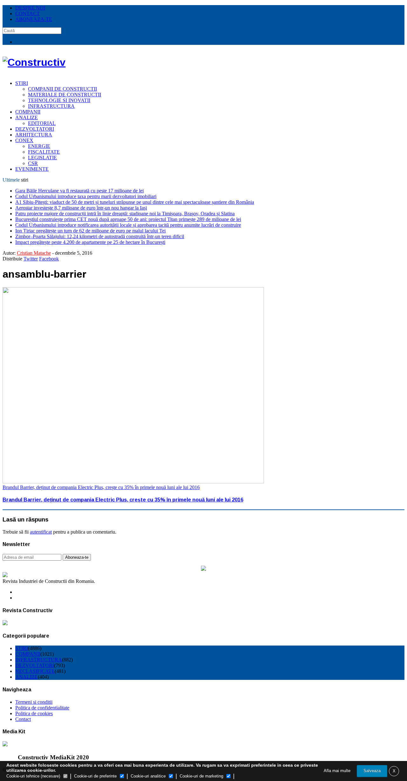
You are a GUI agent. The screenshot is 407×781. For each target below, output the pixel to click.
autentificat (41, 532)
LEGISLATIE (42, 157)
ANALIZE (26, 117)
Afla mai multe (337, 770)
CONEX (24, 140)
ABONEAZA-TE (33, 19)
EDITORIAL (42, 123)
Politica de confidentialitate (42, 707)
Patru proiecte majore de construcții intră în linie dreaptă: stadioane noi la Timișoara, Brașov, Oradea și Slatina (125, 213)
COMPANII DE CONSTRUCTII (62, 89)
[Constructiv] (34, 62)
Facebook (49, 258)
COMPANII (27, 111)
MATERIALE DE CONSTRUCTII (64, 94)
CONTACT (27, 13)
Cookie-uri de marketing (201, 776)
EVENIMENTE (32, 169)
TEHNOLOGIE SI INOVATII (59, 100)
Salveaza (372, 770)
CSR (33, 163)
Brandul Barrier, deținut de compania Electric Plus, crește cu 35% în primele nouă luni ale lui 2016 (101, 487)
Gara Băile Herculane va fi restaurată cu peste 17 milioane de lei (79, 190)
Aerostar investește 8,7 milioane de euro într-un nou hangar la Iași (81, 208)
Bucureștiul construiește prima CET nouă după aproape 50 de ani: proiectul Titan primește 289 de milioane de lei (128, 219)
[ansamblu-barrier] (133, 481)
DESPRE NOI (30, 7)
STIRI (21, 83)
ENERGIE (39, 146)
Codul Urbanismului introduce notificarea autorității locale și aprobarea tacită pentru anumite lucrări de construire (128, 225)
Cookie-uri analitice (148, 776)
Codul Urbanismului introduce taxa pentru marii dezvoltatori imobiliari (85, 196)
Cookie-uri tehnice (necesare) (33, 776)
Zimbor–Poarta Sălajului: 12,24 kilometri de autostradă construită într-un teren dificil (99, 236)
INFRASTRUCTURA (51, 106)
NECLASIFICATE (35, 671)
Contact (23, 719)
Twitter (31, 258)
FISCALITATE (44, 152)
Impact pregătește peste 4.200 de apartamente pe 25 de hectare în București (90, 242)
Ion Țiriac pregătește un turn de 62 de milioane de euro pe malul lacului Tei (90, 230)
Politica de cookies (34, 713)
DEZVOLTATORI (34, 129)
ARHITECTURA (33, 134)
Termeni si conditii (33, 702)
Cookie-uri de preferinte (95, 776)
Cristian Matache (34, 253)
